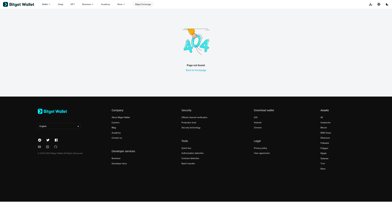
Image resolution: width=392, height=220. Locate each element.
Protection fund (188, 122)
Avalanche (325, 122)
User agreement (262, 153)
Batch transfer (188, 163)
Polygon (324, 148)
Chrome (258, 127)
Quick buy (186, 148)
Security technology (190, 127)
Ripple (323, 153)
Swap (60, 4)
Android (257, 122)
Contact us (117, 138)
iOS (255, 117)
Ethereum (325, 138)
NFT (73, 4)
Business (116, 158)
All (321, 117)
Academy (105, 4)
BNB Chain (325, 133)
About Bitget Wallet (121, 117)
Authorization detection (192, 153)
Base (322, 168)
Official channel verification (194, 117)
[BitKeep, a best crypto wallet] (59, 111)
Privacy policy (260, 148)
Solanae (324, 158)
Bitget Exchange (143, 4)
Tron (322, 163)
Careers (115, 122)
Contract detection (190, 158)
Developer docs (119, 163)
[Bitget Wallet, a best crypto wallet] (22, 4)
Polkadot (324, 143)
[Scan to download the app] (370, 4)
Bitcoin (323, 127)
